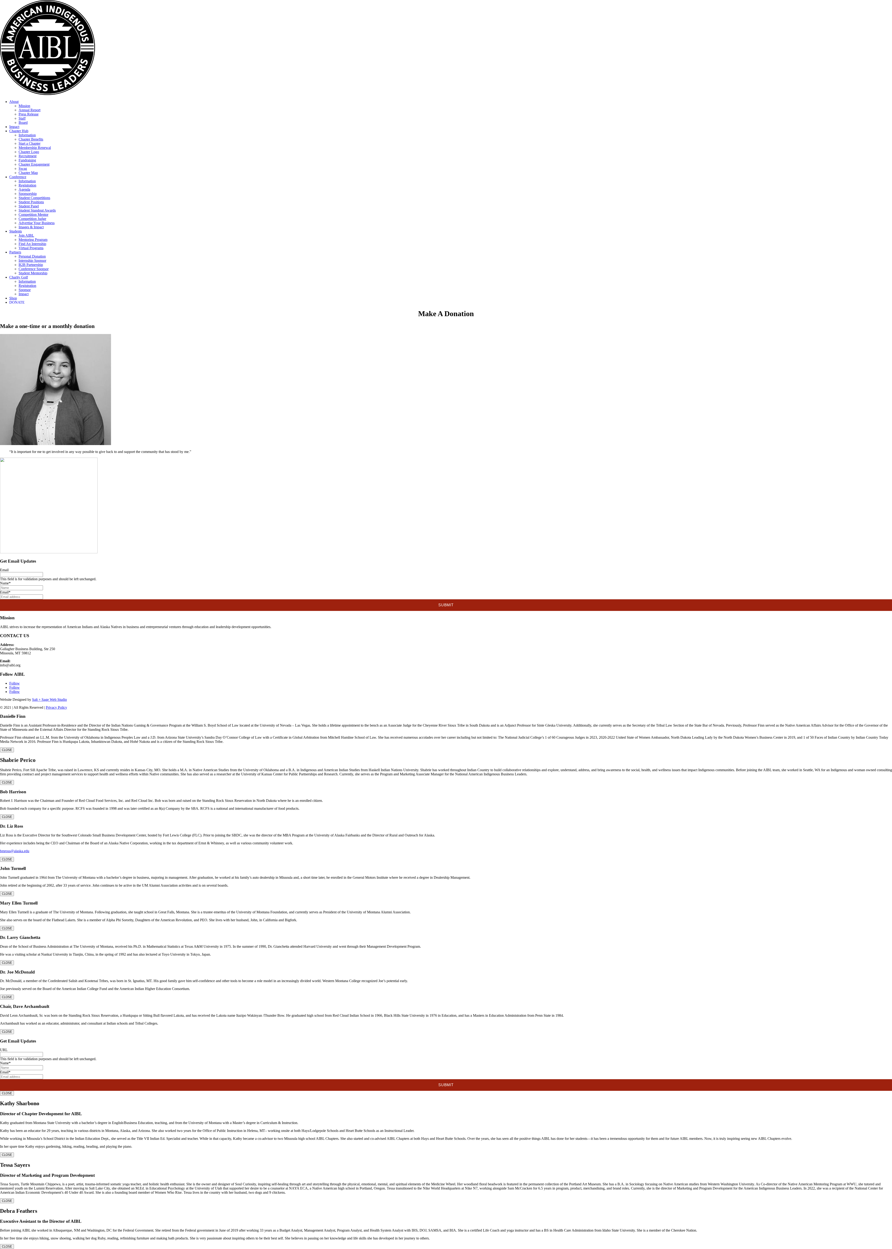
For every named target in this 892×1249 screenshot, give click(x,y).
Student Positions (31, 202)
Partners (15, 252)
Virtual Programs (31, 248)
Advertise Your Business (37, 223)
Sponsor (25, 290)
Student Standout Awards (37, 210)
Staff (22, 118)
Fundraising (27, 160)
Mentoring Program (33, 240)
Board (23, 123)
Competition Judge (32, 219)
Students (15, 231)
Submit (446, 605)
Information (27, 135)
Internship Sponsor (32, 260)
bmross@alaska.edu (14, 851)
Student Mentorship (33, 273)
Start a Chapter (29, 143)
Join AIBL (26, 235)
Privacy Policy (56, 707)
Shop (13, 298)
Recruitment (27, 156)
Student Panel (29, 206)
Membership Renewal (35, 148)
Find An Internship (32, 244)
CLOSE (7, 750)
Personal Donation (32, 256)
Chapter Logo (29, 152)
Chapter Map (28, 173)
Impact (14, 127)
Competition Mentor (33, 214)
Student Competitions (34, 198)
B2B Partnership (31, 265)
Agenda (24, 189)
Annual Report (29, 110)
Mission (24, 106)
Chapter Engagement (34, 164)
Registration (27, 185)
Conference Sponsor (34, 269)
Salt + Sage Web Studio (49, 700)
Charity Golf (18, 277)
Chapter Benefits (31, 139)
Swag (23, 168)
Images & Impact (31, 227)
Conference (17, 177)
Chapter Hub (18, 131)
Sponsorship (28, 194)
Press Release (29, 114)
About (14, 102)
